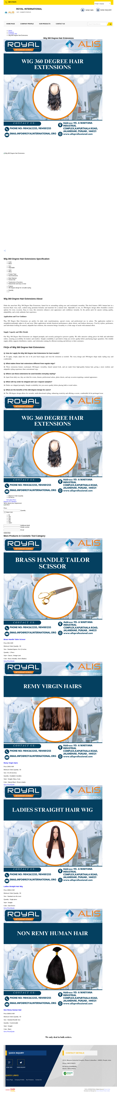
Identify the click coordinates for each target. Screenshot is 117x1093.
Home (10, 30)
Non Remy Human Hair (12, 1010)
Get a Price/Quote (9, 661)
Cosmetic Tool (12, 34)
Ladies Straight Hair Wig (13, 886)
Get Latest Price (11, 500)
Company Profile (27, 24)
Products (11, 32)
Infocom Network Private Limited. (103, 1090)
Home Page (10, 24)
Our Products (44, 24)
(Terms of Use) (107, 1089)
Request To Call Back (10, 501)
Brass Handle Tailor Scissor (14, 639)
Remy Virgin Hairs (11, 763)
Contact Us (60, 24)
